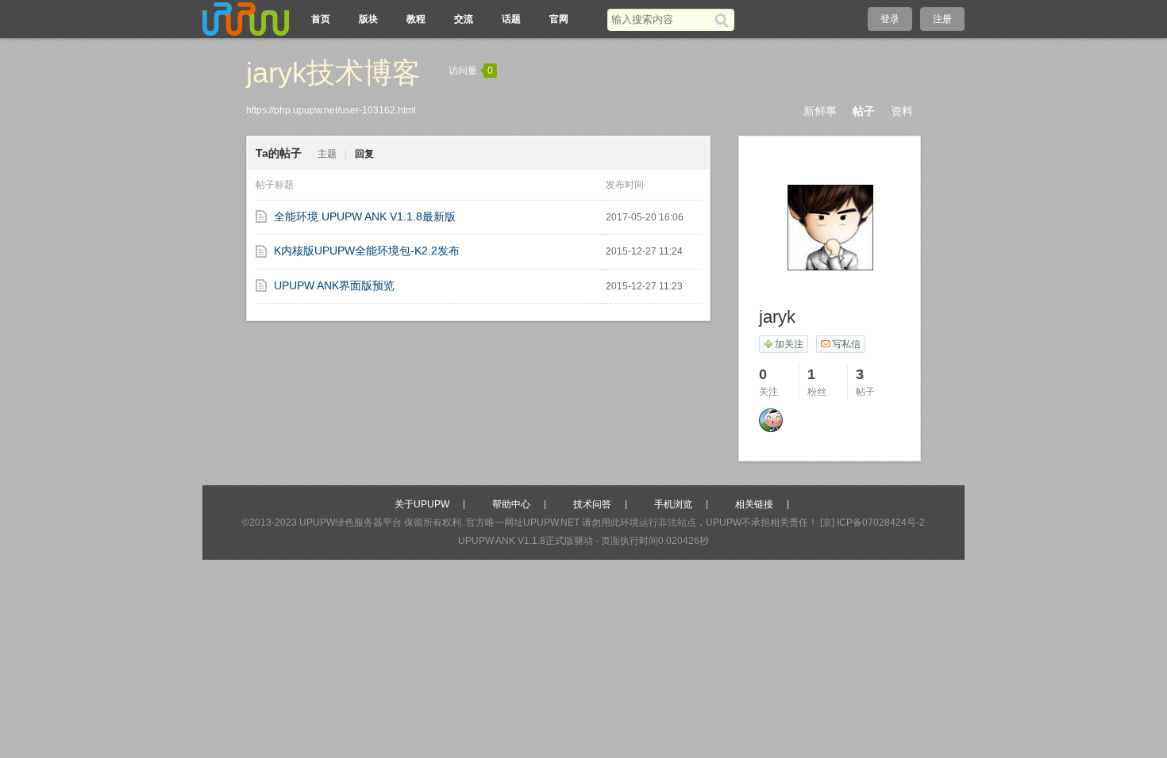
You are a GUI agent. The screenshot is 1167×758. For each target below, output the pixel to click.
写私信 (846, 344)
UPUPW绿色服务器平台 (350, 522)
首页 (320, 19)
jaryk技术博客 (333, 72)
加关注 (789, 344)
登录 (889, 19)
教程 (416, 19)
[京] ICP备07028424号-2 (872, 522)
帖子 (864, 111)
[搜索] (724, 20)
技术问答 (592, 504)
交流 (463, 19)
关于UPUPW (422, 504)
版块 (368, 19)
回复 (364, 153)
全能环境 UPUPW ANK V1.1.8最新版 (365, 216)
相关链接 (754, 504)
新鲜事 (820, 111)
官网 (558, 19)
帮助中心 (511, 504)
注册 (942, 19)
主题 (327, 153)
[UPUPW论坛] (246, 19)
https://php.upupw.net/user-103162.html (331, 110)
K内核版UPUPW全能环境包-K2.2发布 (367, 250)
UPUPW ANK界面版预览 (334, 285)
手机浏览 (673, 504)
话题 (511, 19)
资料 (902, 111)
